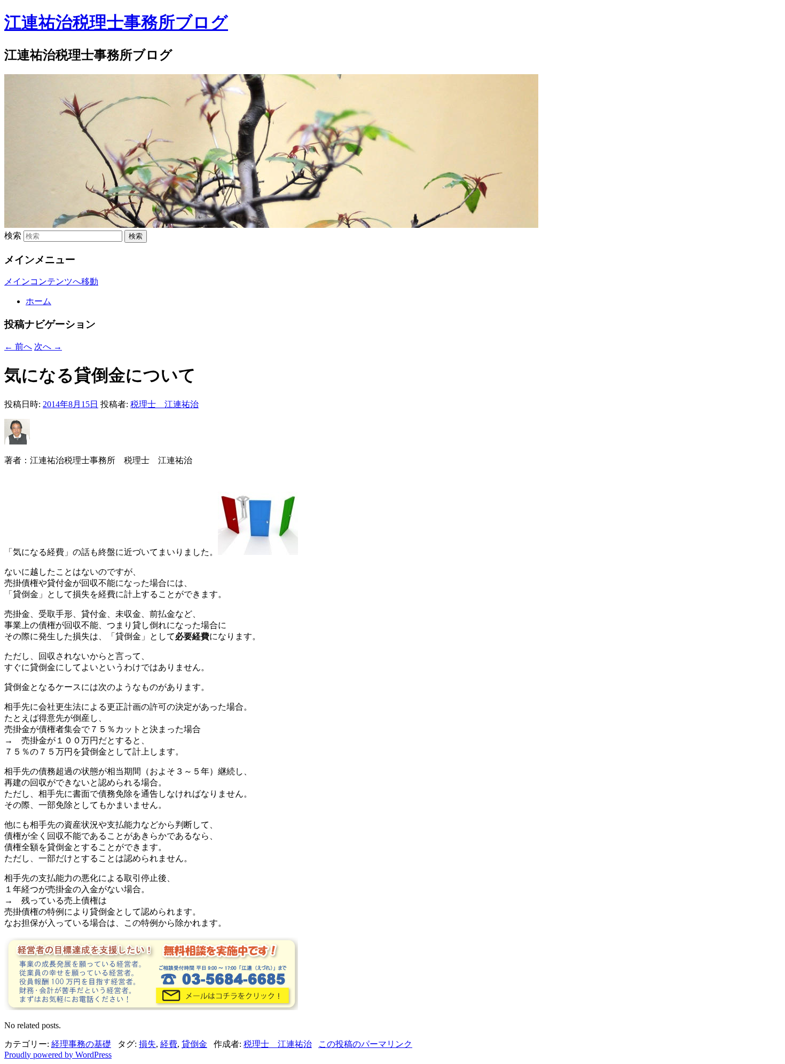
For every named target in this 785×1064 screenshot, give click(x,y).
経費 (168, 1044)
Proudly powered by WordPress (58, 1054)
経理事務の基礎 (81, 1044)
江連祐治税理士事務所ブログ (116, 22)
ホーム (38, 301)
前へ (18, 346)
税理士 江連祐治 (164, 404)
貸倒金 (194, 1044)
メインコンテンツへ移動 (51, 281)
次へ (48, 346)
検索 (12, 235)
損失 (147, 1044)
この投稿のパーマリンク (365, 1044)
